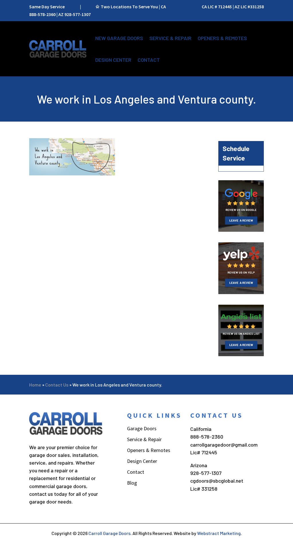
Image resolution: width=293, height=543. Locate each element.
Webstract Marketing (219, 533)
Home (35, 384)
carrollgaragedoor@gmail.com (224, 444)
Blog (132, 483)
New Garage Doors (119, 38)
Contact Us (56, 384)
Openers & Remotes (222, 38)
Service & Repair (170, 38)
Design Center (113, 60)
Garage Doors (142, 429)
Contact (149, 60)
